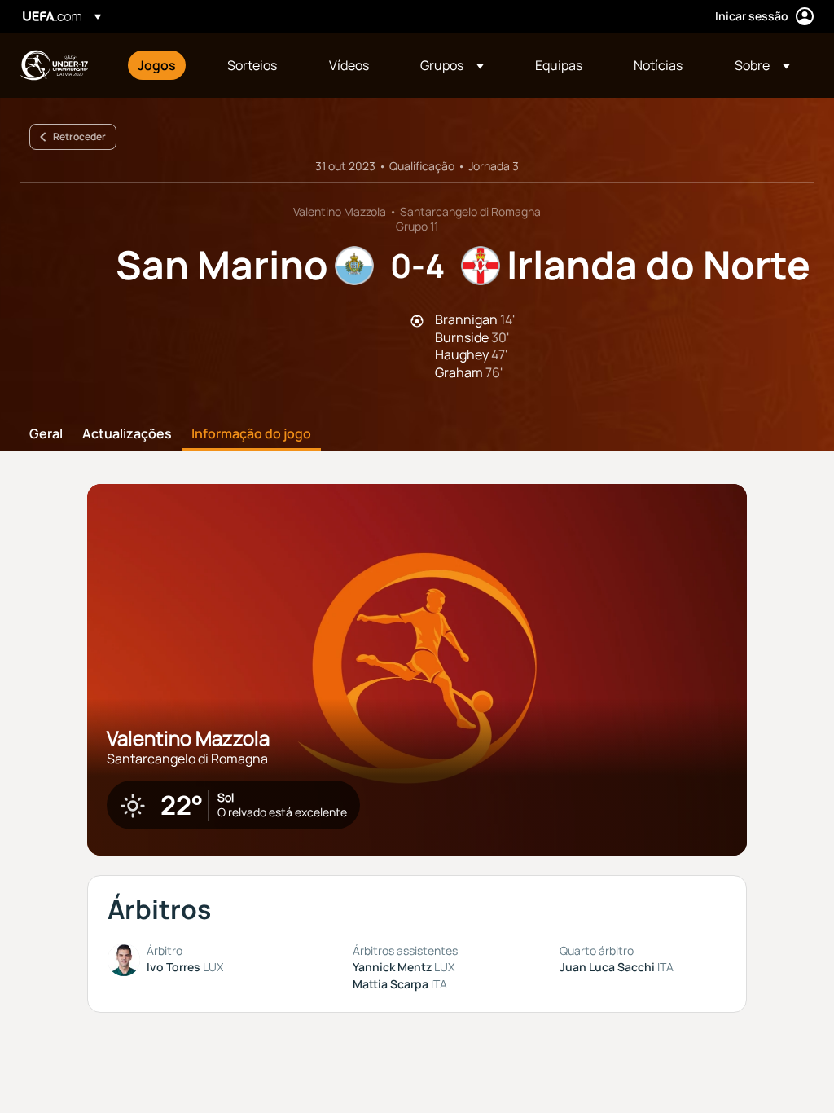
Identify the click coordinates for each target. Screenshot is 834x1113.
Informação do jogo (251, 434)
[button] (452, 65)
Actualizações (127, 434)
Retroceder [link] (79, 136)
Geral (46, 434)
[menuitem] (162, 65)
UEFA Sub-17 (54, 65)
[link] (157, 65)
